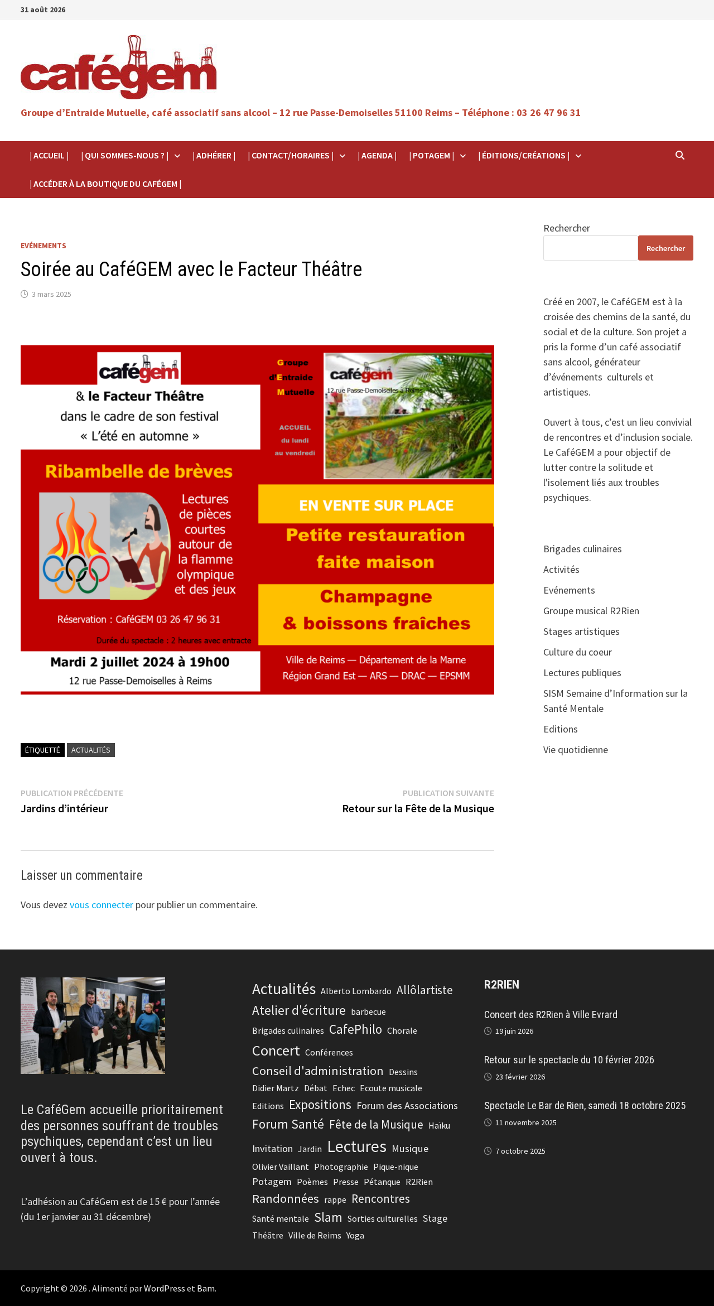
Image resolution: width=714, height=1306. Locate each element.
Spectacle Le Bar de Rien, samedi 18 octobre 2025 (585, 1105)
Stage (435, 1218)
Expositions (320, 1104)
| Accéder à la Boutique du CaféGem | (105, 183)
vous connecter (101, 904)
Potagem (272, 1181)
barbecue (368, 1011)
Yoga (355, 1235)
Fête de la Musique (376, 1124)
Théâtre (267, 1235)
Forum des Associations (407, 1105)
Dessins (403, 1071)
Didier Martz (275, 1087)
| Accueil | (49, 155)
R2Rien (419, 1181)
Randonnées (285, 1198)
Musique (410, 1148)
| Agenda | (377, 155)
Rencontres (380, 1198)
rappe (335, 1199)
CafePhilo (355, 1029)
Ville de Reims (314, 1235)
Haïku (439, 1125)
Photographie (341, 1166)
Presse (346, 1181)
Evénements (43, 245)
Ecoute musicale (391, 1087)
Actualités (90, 750)
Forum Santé (288, 1124)
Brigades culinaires (582, 548)
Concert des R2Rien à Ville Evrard (550, 1014)
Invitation (272, 1148)
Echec (343, 1087)
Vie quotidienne (575, 749)
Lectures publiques (582, 672)
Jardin (310, 1148)
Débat (315, 1087)
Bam (206, 1288)
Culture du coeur (577, 651)
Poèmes (312, 1181)
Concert (276, 1050)
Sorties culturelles (383, 1218)
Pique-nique (395, 1166)
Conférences (329, 1052)
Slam (328, 1217)
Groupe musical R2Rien (591, 610)
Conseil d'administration (318, 1070)
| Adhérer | (213, 155)
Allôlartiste (425, 989)
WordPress (164, 1288)
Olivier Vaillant (280, 1166)
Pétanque (382, 1181)
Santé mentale (280, 1218)
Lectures (357, 1146)
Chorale (402, 1030)
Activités (561, 569)
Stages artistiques (581, 631)
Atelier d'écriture (299, 1010)
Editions (560, 728)
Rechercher (566, 227)
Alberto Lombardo (356, 990)
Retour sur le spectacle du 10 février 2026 (569, 1060)
